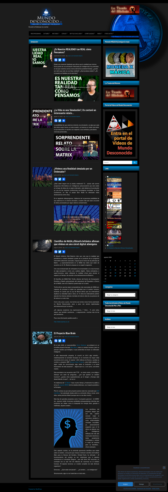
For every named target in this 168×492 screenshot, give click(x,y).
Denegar (141, 484)
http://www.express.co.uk (61, 322)
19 (115, 273)
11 (110, 270)
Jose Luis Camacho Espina (75, 56)
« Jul (104, 281)
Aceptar (125, 484)
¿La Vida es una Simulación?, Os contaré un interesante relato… (75, 111)
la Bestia (67, 383)
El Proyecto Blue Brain (65, 333)
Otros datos (109, 34)
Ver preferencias (157, 484)
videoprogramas (36, 34)
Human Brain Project (77, 362)
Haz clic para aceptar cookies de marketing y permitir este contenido (76, 88)
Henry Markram (82, 345)
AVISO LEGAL (156, 488)
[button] (164, 468)
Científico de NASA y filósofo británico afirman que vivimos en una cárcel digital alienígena (76, 242)
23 (135, 273)
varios (99, 34)
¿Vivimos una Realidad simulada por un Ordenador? (73, 170)
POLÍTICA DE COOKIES (129, 488)
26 (115, 276)
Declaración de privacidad (144, 488)
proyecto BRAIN (64, 385)
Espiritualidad (89, 34)
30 (135, 276)
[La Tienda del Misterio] (124, 10)
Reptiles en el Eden (75, 34)
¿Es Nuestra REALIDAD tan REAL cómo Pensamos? (72, 50)
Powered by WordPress (35, 489)
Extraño (46, 34)
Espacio (64, 34)
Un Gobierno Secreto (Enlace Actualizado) (120, 248)
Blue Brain (74, 347)
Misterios (55, 34)
